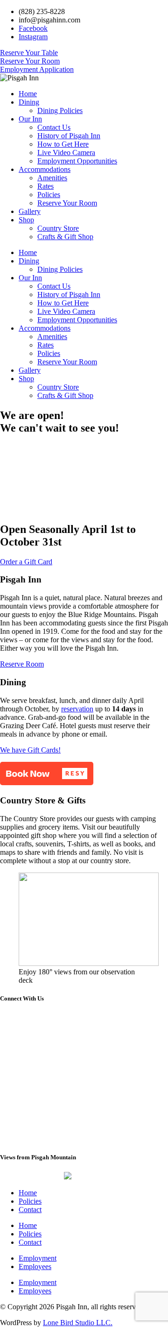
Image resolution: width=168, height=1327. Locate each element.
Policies (48, 195)
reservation (77, 709)
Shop (26, 220)
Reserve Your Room (67, 203)
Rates (45, 186)
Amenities (52, 178)
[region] (84, 479)
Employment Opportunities (77, 161)
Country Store (58, 228)
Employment (37, 1258)
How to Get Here (63, 144)
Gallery (30, 211)
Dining (29, 102)
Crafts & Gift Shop (65, 237)
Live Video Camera (66, 152)
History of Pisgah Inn (68, 136)
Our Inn (30, 119)
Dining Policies (60, 110)
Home (28, 94)
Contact (30, 1209)
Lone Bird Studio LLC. (77, 1323)
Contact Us (53, 127)
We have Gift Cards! (30, 750)
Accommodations (44, 169)
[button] (46, 773)
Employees (35, 1266)
